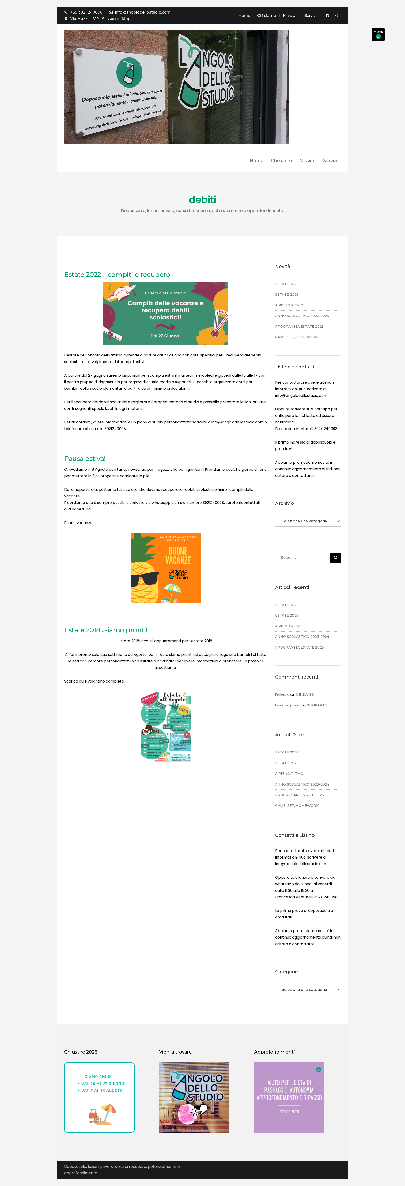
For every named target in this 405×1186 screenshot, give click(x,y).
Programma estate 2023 (299, 326)
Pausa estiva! (85, 459)
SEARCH (335, 558)
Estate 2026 (287, 284)
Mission (290, 15)
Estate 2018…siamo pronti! (106, 630)
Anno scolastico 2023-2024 (302, 316)
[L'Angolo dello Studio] (176, 86)
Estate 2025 (286, 294)
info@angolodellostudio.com (301, 395)
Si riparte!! (317, 705)
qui (81, 681)
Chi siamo (266, 15)
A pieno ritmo (289, 305)
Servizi (310, 15)
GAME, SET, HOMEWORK (297, 337)
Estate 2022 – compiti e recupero (117, 275)
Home (244, 15)
